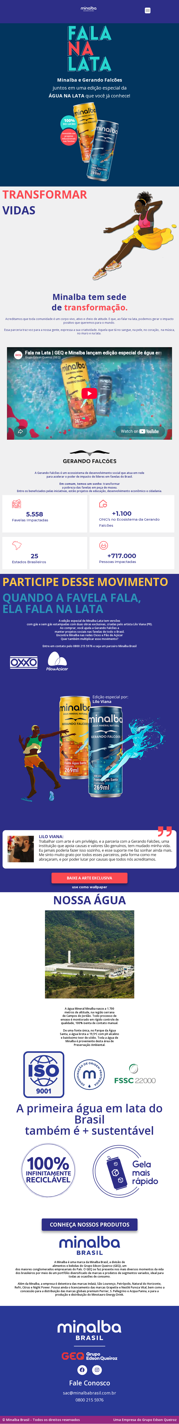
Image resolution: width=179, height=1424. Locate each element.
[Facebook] (82, 1370)
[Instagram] (97, 1370)
